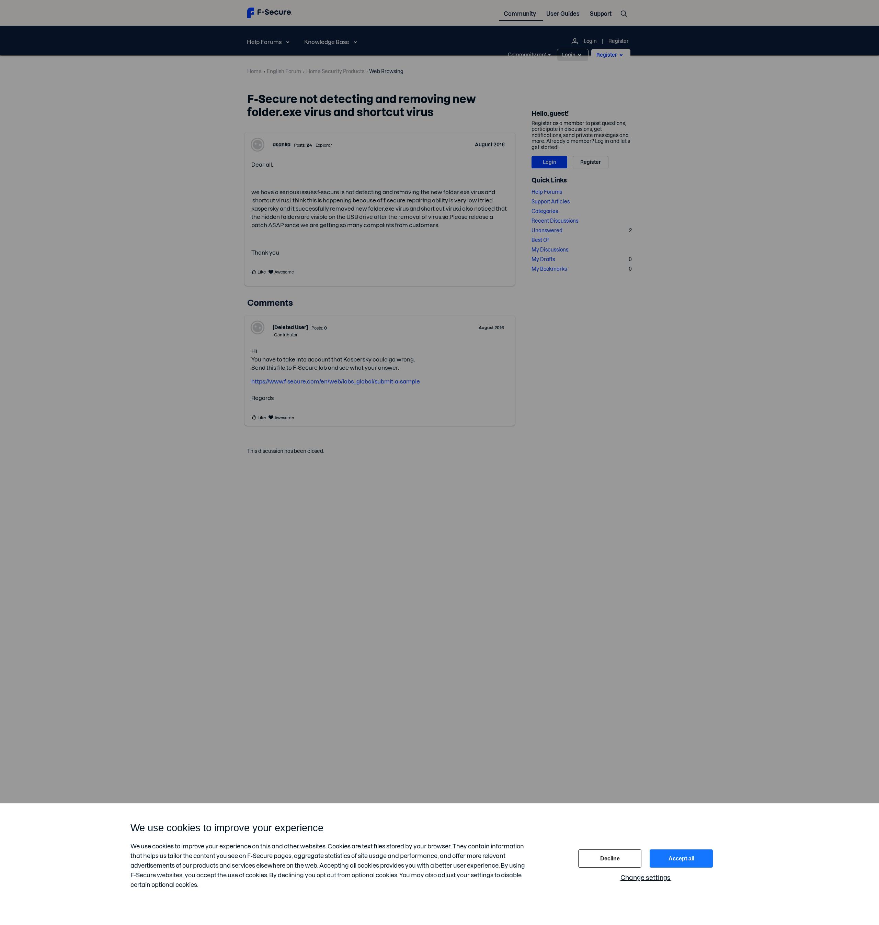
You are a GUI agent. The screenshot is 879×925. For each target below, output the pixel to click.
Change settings (645, 877)
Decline (610, 858)
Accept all (681, 858)
